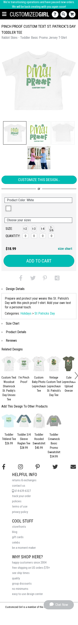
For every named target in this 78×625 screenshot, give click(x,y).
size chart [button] (65, 249)
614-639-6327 (22, 491)
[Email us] (73, 467)
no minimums (20, 589)
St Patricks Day (45, 313)
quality (16, 578)
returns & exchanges (24, 480)
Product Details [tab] (16, 332)
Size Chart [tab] (12, 323)
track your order (21, 496)
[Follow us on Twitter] (55, 467)
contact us (18, 486)
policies (16, 501)
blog (14, 532)
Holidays (25, 313)
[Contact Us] (56, 14)
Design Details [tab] (15, 289)
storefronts (19, 527)
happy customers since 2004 (29, 562)
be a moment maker (24, 548)
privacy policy (20, 512)
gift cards (18, 537)
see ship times (21, 573)
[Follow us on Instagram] (20, 467)
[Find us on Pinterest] (38, 467)
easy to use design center (27, 594)
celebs (16, 542)
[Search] (64, 14)
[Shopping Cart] (73, 14)
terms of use (19, 506)
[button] (14, 132)
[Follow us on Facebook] (3, 467)
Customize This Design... (39, 179)
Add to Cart (39, 261)
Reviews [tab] (11, 340)
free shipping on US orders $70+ (31, 568)
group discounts (22, 583)
